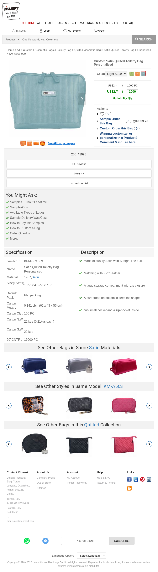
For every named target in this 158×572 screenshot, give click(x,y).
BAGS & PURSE (66, 23)
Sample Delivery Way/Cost (28, 217)
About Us (43, 472)
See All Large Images (61, 143)
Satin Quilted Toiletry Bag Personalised (127, 49)
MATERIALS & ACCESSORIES (99, 23)
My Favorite (74, 30)
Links (130, 472)
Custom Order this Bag (116, 128)
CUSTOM (28, 23)
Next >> (79, 173)
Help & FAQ (103, 477)
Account (72, 472)
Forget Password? (77, 482)
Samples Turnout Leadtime (28, 202)
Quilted (91, 425)
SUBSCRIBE (121, 540)
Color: (101, 73)
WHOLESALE (45, 23)
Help (100, 472)
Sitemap (41, 487)
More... (14, 238)
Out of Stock (44, 482)
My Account (73, 477)
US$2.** (112, 91)
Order (101, 30)
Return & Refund (106, 482)
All (18, 49)
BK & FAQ (127, 23)
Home (10, 49)
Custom (27, 49)
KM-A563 (113, 386)
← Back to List (79, 183)
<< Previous (79, 163)
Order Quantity (20, 233)
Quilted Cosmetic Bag (87, 49)
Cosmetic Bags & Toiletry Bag (53, 49)
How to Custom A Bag (25, 228)
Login (47, 30)
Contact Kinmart (17, 472)
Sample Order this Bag (110, 121)
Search (146, 39)
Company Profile (46, 477)
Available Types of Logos (27, 212)
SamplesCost (19, 207)
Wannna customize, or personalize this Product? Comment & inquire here (118, 138)
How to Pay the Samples (27, 223)
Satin (35, 277)
